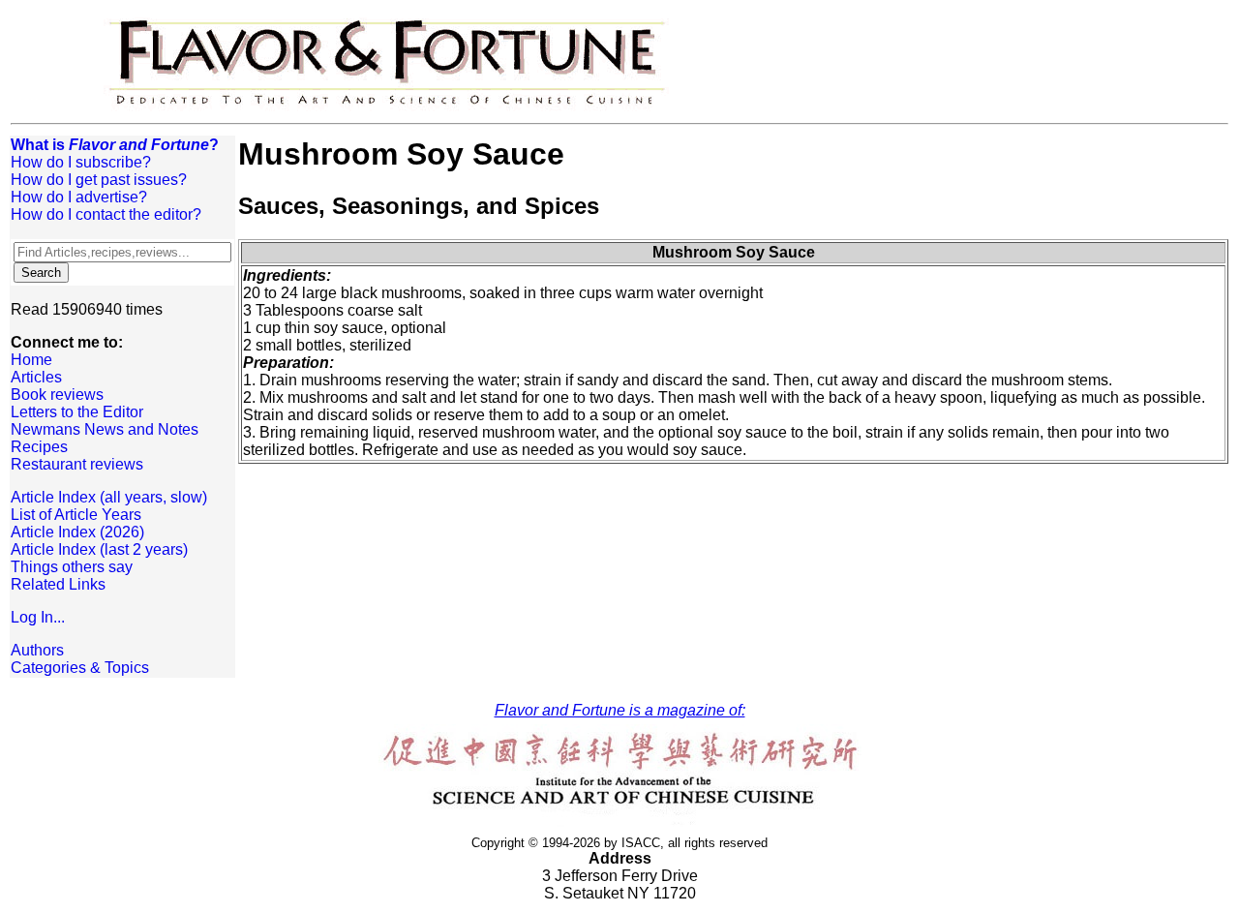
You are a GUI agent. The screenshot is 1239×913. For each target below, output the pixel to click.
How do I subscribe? (81, 162)
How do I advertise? (79, 197)
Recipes (39, 447)
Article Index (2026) (77, 532)
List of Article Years (76, 514)
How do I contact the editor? (106, 214)
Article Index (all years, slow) (109, 497)
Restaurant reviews (77, 464)
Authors (37, 650)
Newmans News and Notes (104, 429)
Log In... (38, 617)
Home (31, 359)
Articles (36, 377)
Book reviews (57, 394)
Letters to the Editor (77, 412)
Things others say (72, 567)
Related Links (58, 584)
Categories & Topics (80, 667)
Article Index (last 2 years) (99, 549)
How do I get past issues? (99, 179)
